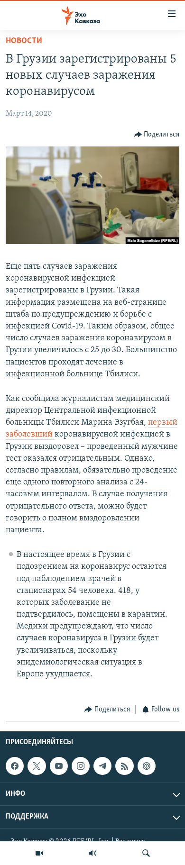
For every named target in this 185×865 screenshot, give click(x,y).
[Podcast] (147, 766)
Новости (24, 41)
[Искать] (146, 853)
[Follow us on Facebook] (15, 766)
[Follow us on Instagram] (81, 766)
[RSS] (124, 766)
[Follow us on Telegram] (102, 766)
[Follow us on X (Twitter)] (37, 766)
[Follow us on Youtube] (59, 766)
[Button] (157, 134)
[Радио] (92, 853)
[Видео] (39, 853)
